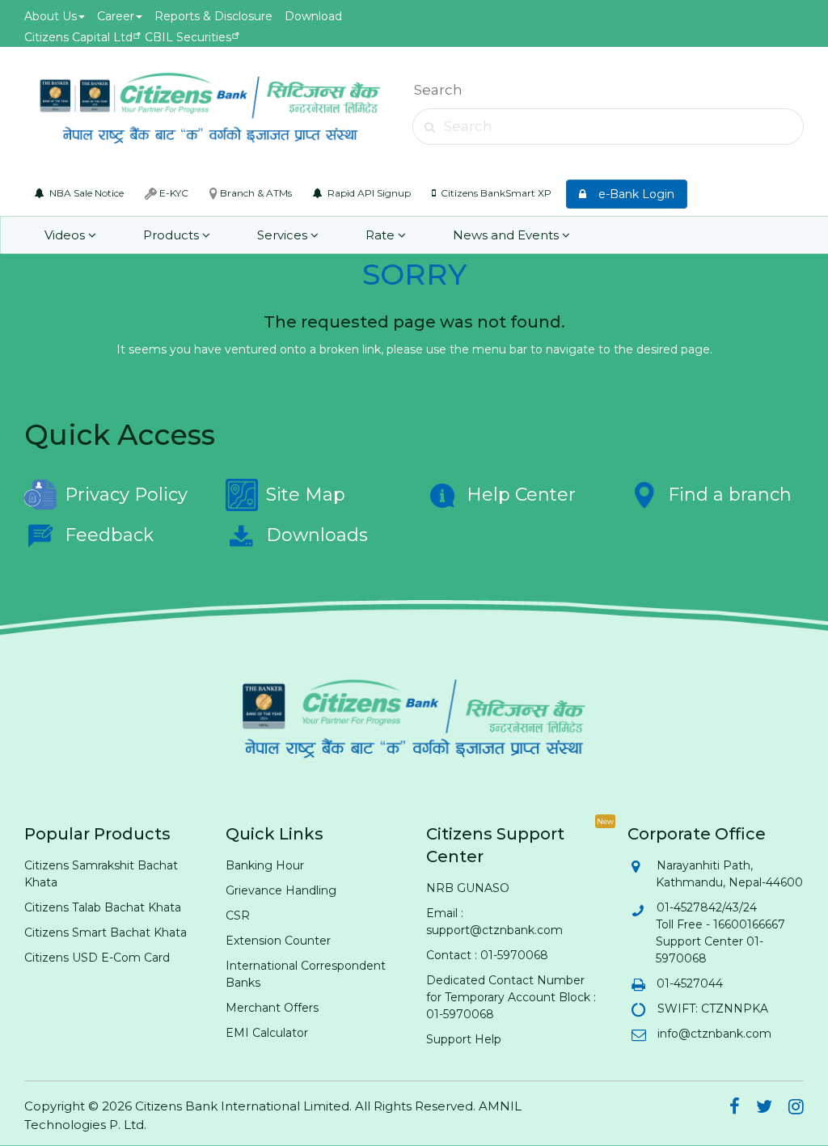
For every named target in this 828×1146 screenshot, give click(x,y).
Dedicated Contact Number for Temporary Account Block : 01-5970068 (511, 997)
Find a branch (730, 494)
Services (283, 235)
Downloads (317, 535)
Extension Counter (278, 940)
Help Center (521, 494)
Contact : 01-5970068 (487, 955)
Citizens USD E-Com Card (97, 957)
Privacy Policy (126, 494)
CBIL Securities (188, 37)
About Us (50, 16)
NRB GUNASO (467, 888)
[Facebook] (734, 1109)
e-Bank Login (631, 194)
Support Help (463, 1039)
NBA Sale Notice (85, 193)
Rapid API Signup (368, 193)
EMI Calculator (267, 1032)
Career (115, 16)
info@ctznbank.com (713, 1033)
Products (172, 235)
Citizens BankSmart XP (494, 193)
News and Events (507, 235)
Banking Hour (265, 865)
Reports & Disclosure (213, 16)
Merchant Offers (272, 1007)
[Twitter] (764, 1109)
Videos (66, 235)
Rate (381, 235)
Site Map (305, 494)
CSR (238, 915)
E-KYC (172, 193)
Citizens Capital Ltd (78, 37)
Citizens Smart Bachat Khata (105, 932)
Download (313, 16)
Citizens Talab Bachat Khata (102, 907)
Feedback (109, 535)
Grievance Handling (281, 890)
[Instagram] (796, 1109)
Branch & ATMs (255, 193)
